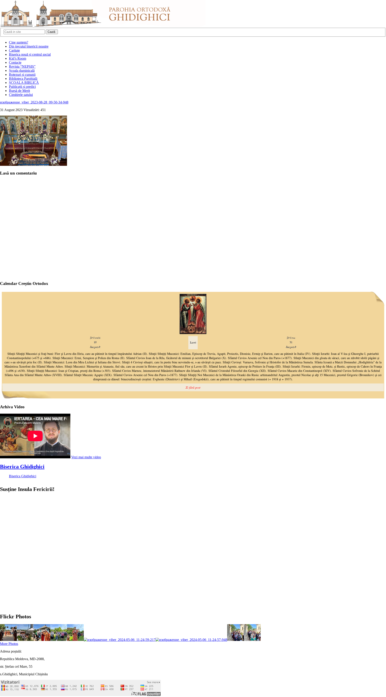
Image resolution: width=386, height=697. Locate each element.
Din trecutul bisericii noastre (28, 46)
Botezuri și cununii (22, 74)
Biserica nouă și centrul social (30, 54)
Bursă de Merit (19, 91)
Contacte (15, 62)
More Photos (9, 644)
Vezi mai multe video (86, 457)
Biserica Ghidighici (22, 467)
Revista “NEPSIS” (22, 66)
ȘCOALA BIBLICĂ (24, 82)
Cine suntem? (18, 42)
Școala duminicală (22, 70)
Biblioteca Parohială (23, 78)
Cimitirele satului (21, 95)
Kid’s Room (17, 58)
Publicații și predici (22, 86)
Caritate (14, 50)
